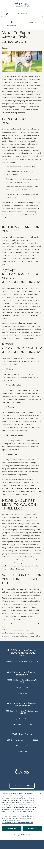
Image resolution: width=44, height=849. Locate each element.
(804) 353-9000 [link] (22, 746)
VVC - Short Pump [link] (22, 734)
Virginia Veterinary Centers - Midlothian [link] (22, 673)
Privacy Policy (27, 811)
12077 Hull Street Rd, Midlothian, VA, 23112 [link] (22, 681)
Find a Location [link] (24, 14)
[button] (3, 5)
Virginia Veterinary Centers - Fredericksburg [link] (22, 704)
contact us (12, 431)
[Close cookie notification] (40, 793)
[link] (22, 4)
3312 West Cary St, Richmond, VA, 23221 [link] (22, 662)
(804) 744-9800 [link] (22, 688)
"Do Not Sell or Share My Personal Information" (17, 823)
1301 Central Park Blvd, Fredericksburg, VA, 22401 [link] (22, 712)
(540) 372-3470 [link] (22, 719)
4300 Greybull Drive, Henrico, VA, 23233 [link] (22, 740)
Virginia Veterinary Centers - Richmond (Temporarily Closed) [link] (22, 653)
